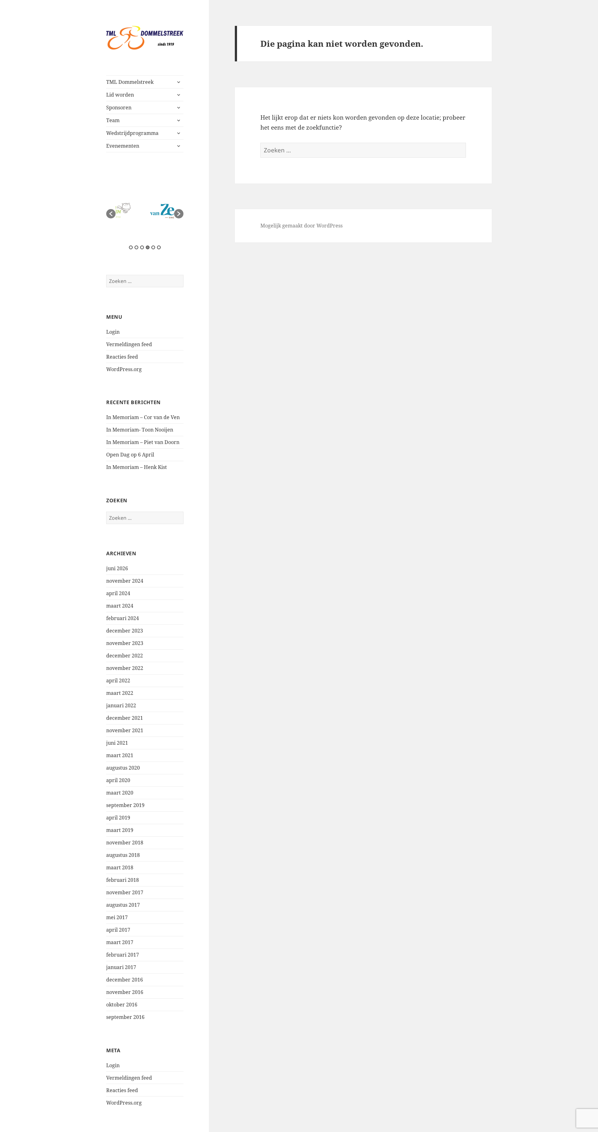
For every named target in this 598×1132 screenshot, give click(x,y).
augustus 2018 (123, 855)
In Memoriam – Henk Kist (136, 467)
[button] (111, 213)
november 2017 (124, 892)
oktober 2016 (121, 1004)
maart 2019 (119, 830)
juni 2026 (117, 568)
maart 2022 (119, 693)
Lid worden (120, 94)
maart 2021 (119, 755)
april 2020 (118, 780)
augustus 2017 (123, 904)
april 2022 (118, 680)
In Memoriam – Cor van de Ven (143, 417)
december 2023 (124, 630)
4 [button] (148, 247)
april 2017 (118, 929)
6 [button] (159, 247)
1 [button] (131, 247)
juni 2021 (117, 742)
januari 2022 (121, 705)
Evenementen (122, 145)
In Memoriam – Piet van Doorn (142, 442)
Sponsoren (118, 107)
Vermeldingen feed (129, 344)
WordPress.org (124, 369)
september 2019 (125, 805)
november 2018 (124, 842)
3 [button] (142, 247)
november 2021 (124, 730)
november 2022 (124, 668)
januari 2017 (121, 967)
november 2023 (124, 643)
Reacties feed (122, 356)
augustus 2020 (123, 767)
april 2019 (118, 817)
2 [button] (136, 247)
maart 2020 (119, 792)
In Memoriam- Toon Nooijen (139, 429)
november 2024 (124, 580)
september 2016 (125, 1017)
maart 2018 (119, 867)
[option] (145, 210)
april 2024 (118, 593)
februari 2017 (122, 954)
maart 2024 (119, 605)
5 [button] (153, 247)
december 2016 (124, 979)
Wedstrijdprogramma (132, 133)
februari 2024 (122, 618)
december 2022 (124, 655)
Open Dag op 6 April (130, 454)
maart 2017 (119, 942)
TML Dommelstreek (130, 82)
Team (113, 120)
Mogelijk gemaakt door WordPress (301, 225)
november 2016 (124, 992)
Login (113, 331)
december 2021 (124, 717)
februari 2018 (122, 879)
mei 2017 (117, 917)
